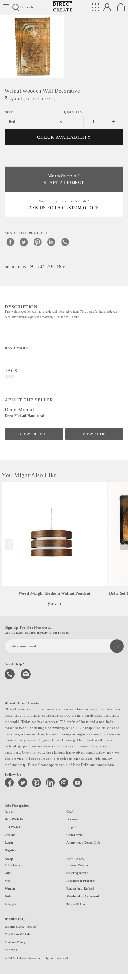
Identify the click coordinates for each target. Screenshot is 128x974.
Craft (70, 811)
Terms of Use (75, 904)
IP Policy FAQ (15, 919)
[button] (124, 544)
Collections (12, 865)
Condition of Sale (17, 934)
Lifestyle (10, 904)
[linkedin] (51, 241)
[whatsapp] (65, 241)
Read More (16, 348)
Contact (10, 834)
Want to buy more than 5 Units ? (64, 204)
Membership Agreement (82, 896)
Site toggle (6, 7)
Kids (8, 896)
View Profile (34, 434)
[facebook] (10, 241)
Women (10, 888)
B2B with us (14, 819)
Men (8, 880)
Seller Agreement (78, 873)
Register (10, 850)
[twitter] (24, 241)
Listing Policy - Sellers (20, 926)
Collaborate (74, 834)
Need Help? (36, 266)
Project (71, 827)
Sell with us (14, 827)
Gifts (8, 873)
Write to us (26, 673)
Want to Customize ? (64, 179)
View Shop (94, 434)
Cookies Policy (15, 942)
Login (9, 842)
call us (10, 673)
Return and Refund (80, 888)
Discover (72, 819)
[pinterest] (37, 241)
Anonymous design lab (83, 842)
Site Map (11, 950)
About (9, 811)
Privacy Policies (77, 865)
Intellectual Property (80, 880)
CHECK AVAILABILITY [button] (64, 137)
